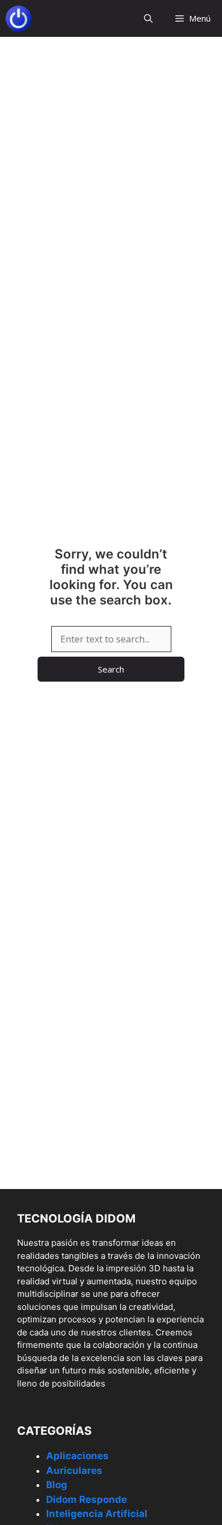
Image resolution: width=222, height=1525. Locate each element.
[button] (148, 18)
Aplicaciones (77, 1455)
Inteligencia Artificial (96, 1513)
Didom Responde (86, 1499)
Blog (56, 1484)
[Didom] (18, 18)
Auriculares (74, 1470)
